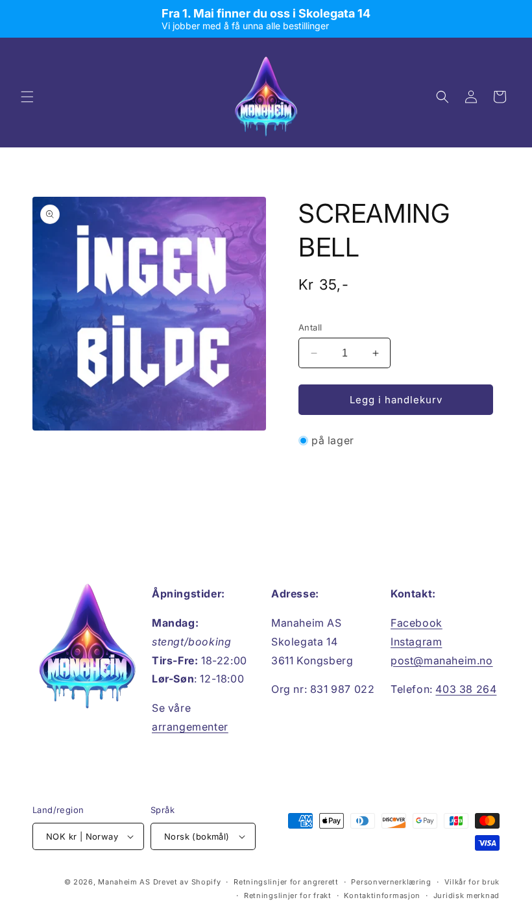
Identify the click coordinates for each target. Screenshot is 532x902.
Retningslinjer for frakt (288, 895)
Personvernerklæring (391, 881)
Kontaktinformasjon (382, 895)
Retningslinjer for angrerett (286, 881)
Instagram (416, 641)
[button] (27, 96)
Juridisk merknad (466, 895)
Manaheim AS (124, 881)
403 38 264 (465, 689)
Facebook (416, 622)
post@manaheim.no (442, 660)
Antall (310, 327)
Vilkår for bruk (472, 881)
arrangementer (190, 726)
